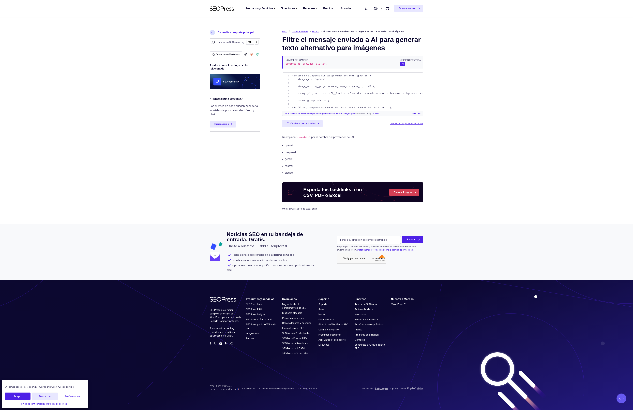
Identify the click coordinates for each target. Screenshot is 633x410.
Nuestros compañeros (366, 319)
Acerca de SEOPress (366, 304)
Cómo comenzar (407, 8)
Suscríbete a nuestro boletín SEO (370, 346)
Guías (321, 309)
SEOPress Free (254, 304)
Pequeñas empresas (293, 318)
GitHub (375, 113)
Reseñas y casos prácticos (369, 324)
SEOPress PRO (254, 309)
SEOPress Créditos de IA (259, 319)
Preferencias (72, 396)
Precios (250, 338)
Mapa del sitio (310, 388)
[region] (352, 91)
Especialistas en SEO (293, 328)
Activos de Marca (364, 309)
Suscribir (411, 239)
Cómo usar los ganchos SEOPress (406, 123)
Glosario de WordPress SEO (333, 324)
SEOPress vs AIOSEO (293, 348)
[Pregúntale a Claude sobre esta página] (251, 54)
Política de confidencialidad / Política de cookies (43, 404)
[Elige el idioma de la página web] (376, 8)
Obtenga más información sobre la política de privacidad (385, 250)
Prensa (358, 329)
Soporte (322, 304)
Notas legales (249, 388)
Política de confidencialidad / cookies (276, 388)
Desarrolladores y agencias (296, 323)
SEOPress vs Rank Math (295, 343)
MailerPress (397, 304)
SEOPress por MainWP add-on (261, 326)
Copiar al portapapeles (303, 123)
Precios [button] (328, 8)
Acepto (18, 396)
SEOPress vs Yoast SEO (295, 353)
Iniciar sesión (221, 124)
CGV (299, 388)
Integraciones (253, 333)
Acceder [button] (346, 8)
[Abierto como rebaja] (245, 54)
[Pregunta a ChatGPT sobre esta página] (257, 54)
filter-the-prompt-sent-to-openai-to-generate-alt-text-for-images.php (320, 113)
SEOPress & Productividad (296, 333)
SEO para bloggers (292, 313)
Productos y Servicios (259, 8)
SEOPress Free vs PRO (294, 338)
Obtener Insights (403, 192)
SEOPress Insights (255, 314)
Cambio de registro (328, 329)
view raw (416, 113)
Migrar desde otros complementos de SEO (294, 306)
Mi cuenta (323, 344)
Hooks (321, 314)
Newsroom (360, 314)
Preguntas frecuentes (330, 334)
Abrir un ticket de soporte (332, 339)
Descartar (45, 396)
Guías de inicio (326, 319)
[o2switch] (381, 389)
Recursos (309, 8)
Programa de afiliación (367, 334)
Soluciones (288, 8)
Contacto (360, 339)
